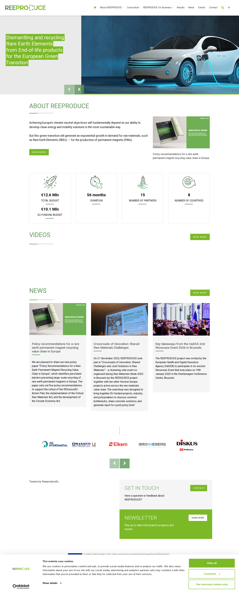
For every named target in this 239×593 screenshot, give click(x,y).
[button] (224, 7)
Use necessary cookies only (212, 584)
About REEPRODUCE (111, 7)
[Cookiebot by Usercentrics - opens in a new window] (21, 586)
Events (201, 7)
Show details (50, 583)
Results (181, 7)
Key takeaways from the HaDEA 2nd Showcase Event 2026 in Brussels (180, 346)
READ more (39, 152)
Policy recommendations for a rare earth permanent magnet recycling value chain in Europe (181, 156)
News (191, 7)
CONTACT (198, 488)
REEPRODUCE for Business (157, 7)
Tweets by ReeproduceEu (44, 481)
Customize (210, 573)
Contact (213, 7)
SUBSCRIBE (198, 518)
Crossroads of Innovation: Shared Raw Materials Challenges (116, 346)
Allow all (212, 563)
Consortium (133, 7)
